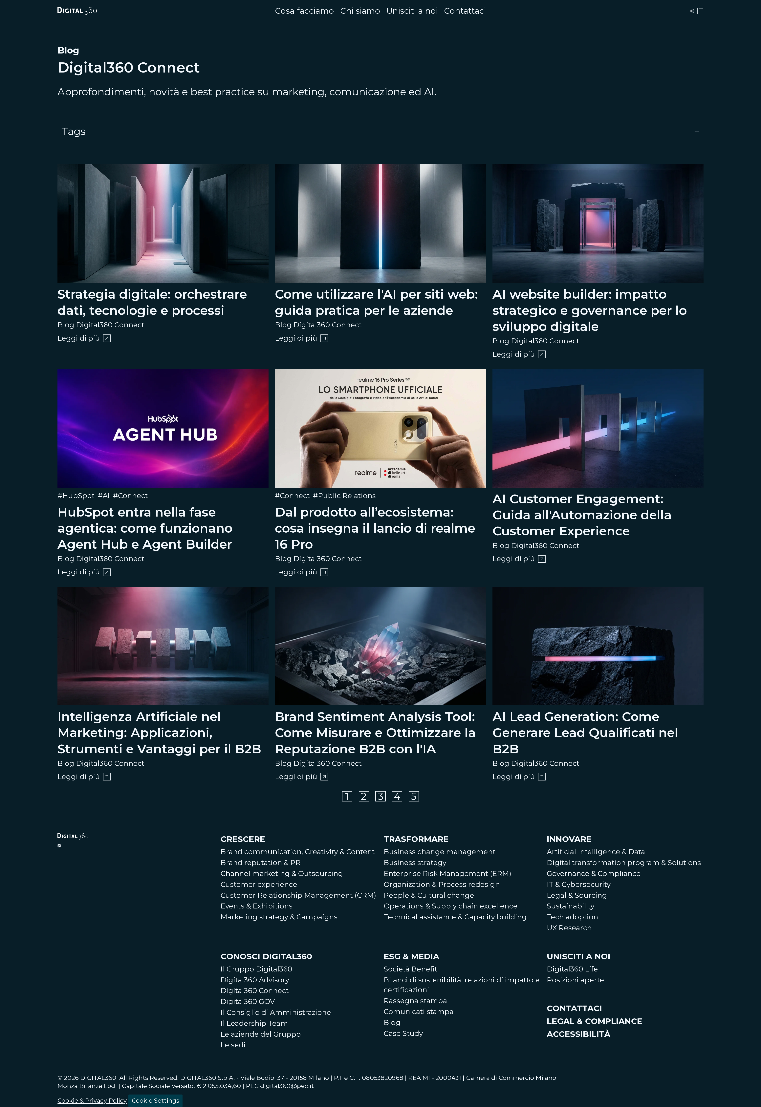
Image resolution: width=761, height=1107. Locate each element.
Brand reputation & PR (261, 862)
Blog (392, 1022)
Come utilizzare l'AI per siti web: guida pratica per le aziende (376, 302)
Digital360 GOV (248, 1001)
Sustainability (570, 906)
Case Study (403, 1033)
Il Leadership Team (254, 1023)
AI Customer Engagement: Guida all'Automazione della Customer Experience (582, 515)
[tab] (380, 131)
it (700, 11)
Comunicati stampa (419, 1011)
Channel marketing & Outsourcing (282, 873)
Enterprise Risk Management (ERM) (447, 873)
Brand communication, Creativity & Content (298, 851)
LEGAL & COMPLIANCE (594, 1021)
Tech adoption (572, 917)
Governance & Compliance (594, 873)
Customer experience (259, 884)
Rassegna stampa (415, 1000)
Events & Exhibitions (257, 906)
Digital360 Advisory (255, 980)
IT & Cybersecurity (579, 884)
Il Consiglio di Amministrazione (276, 1012)
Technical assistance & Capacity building (455, 917)
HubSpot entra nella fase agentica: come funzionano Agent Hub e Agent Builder (144, 528)
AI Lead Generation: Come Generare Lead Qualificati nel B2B (585, 732)
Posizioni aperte (575, 980)
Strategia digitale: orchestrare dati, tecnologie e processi (152, 302)
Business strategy (415, 862)
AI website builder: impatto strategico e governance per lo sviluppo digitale (589, 310)
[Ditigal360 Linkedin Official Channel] (59, 845)
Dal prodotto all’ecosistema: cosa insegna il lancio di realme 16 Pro (375, 528)
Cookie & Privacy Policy (92, 1100)
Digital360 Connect (255, 990)
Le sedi (233, 1045)
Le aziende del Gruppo (261, 1034)
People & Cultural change (429, 895)
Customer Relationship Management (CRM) (298, 895)
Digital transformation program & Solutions (624, 862)
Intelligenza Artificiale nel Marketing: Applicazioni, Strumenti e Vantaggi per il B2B (159, 732)
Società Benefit (410, 969)
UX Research (569, 928)
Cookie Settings (155, 1100)
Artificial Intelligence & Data (596, 851)
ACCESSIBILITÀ (578, 1034)
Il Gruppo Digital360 (256, 969)
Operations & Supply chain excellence (450, 906)
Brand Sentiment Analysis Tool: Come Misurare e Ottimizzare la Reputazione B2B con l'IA (375, 732)
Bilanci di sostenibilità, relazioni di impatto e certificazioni (462, 985)
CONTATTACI (574, 1008)
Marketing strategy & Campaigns (279, 917)
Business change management (439, 851)
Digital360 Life (572, 969)
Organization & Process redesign (442, 884)
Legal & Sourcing (577, 895)
